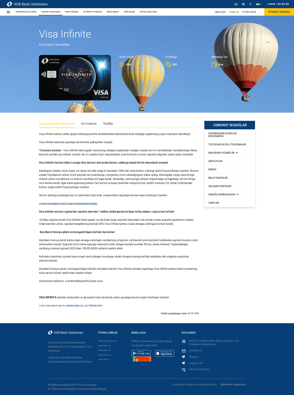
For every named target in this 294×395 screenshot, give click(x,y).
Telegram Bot (196, 363)
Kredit (212, 169)
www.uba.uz (104, 354)
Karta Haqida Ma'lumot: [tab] (57, 123)
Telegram (194, 356)
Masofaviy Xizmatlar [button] (221, 152)
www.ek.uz (104, 359)
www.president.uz (107, 341)
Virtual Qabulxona (148, 12)
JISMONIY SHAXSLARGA (50, 12)
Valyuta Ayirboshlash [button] (222, 194)
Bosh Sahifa (46, 44)
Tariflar (213, 202)
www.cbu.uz (104, 345)
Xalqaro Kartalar (219, 186)
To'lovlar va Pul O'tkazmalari (227, 144)
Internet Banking (279, 12)
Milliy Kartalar (218, 177)
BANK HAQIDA (129, 12)
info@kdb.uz (195, 350)
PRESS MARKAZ (113, 12)
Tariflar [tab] (108, 123)
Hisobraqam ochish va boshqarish (222, 135)
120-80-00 (278, 4)
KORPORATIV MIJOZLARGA (26, 12)
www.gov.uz (104, 350)
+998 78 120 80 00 (199, 369)
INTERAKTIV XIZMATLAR (92, 12)
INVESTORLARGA (71, 12)
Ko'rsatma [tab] (88, 123)
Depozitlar (215, 161)
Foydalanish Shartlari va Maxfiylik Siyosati (194, 384)
